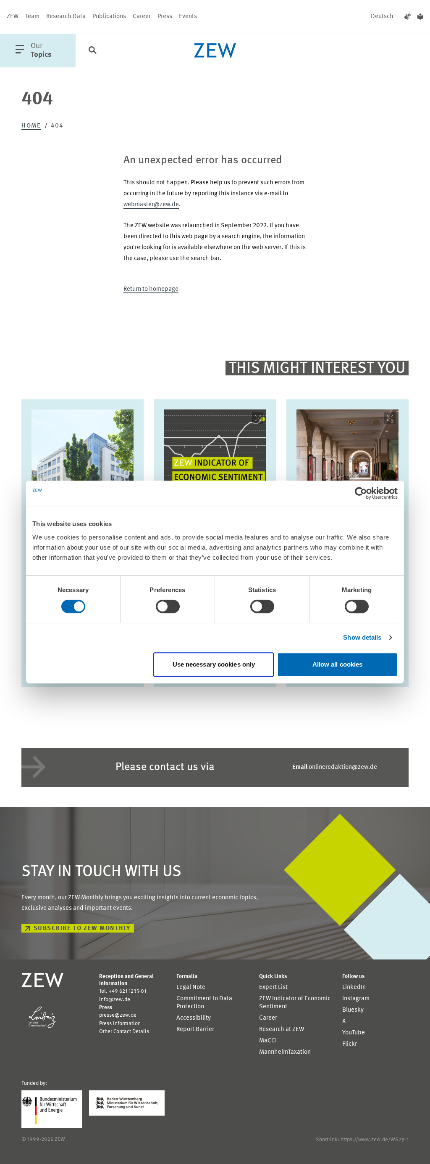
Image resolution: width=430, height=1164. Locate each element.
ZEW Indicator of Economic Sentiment (294, 1003)
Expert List (273, 987)
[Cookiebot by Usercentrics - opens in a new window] (361, 493)
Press (164, 16)
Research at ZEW (281, 1029)
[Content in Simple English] (420, 17)
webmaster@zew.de (151, 205)
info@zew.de (114, 999)
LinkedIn (354, 987)
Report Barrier (195, 1029)
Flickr (349, 1044)
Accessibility (193, 1018)
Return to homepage (150, 289)
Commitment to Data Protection (204, 1003)
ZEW (12, 16)
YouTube (353, 1033)
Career (142, 16)
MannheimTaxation (285, 1052)
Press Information (120, 1023)
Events (188, 16)
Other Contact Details (124, 1031)
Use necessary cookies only (214, 664)
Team (32, 16)
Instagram (356, 999)
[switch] (168, 606)
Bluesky (353, 1010)
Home (31, 126)
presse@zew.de (117, 1015)
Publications (109, 16)
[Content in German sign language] (407, 17)
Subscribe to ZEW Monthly (82, 928)
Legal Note (190, 987)
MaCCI (268, 1041)
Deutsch (382, 16)
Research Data (66, 16)
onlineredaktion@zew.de (334, 767)
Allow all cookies (337, 664)
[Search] (92, 51)
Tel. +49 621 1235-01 (122, 991)
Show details (362, 637)
